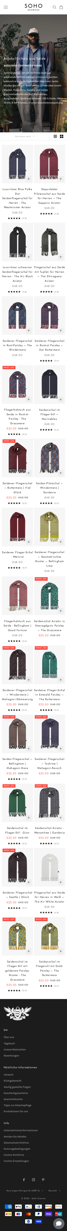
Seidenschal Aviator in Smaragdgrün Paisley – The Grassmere (49, 625)
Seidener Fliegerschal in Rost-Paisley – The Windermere (17, 345)
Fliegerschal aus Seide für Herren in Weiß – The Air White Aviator (49, 897)
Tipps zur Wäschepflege (17, 1105)
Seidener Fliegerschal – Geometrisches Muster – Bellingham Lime (49, 558)
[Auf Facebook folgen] (24, 1180)
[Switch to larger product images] (55, 136)
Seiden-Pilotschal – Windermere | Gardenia (49, 487)
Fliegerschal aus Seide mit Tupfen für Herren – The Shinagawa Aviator (49, 274)
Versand (8, 1074)
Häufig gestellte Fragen (17, 1087)
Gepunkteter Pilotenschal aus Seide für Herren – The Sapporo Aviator (49, 195)
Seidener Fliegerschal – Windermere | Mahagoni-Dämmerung (17, 694)
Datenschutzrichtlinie (16, 1142)
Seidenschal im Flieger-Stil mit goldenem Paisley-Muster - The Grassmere (17, 971)
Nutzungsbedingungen (17, 1148)
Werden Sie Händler (15, 1136)
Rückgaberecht (12, 1080)
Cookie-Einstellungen (16, 1161)
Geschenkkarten (13, 1099)
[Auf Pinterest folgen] (43, 1180)
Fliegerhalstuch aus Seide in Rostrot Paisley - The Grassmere (17, 416)
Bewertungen (11, 1055)
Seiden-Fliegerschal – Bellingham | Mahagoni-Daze (17, 763)
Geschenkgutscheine (16, 1093)
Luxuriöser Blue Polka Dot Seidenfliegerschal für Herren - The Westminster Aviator (17, 198)
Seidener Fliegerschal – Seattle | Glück (17, 895)
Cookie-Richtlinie (14, 1154)
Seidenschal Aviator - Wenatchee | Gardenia (49, 830)
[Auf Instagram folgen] (33, 1180)
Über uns (9, 1037)
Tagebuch (9, 1043)
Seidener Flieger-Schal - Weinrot (17, 554)
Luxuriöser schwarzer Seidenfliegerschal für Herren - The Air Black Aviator (17, 274)
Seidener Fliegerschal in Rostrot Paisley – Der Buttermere (49, 345)
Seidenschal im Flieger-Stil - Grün (17, 830)
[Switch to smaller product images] (61, 136)
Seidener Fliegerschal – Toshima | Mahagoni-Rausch (49, 763)
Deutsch (53, 1190)
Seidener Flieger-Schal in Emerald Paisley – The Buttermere (49, 694)
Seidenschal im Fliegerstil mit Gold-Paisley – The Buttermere (49, 968)
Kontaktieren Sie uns (16, 1111)
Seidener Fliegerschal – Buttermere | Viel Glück (17, 487)
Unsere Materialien (15, 1049)
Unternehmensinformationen (21, 1130)
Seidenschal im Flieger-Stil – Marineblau (49, 414)
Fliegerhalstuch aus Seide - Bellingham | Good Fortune (17, 625)
